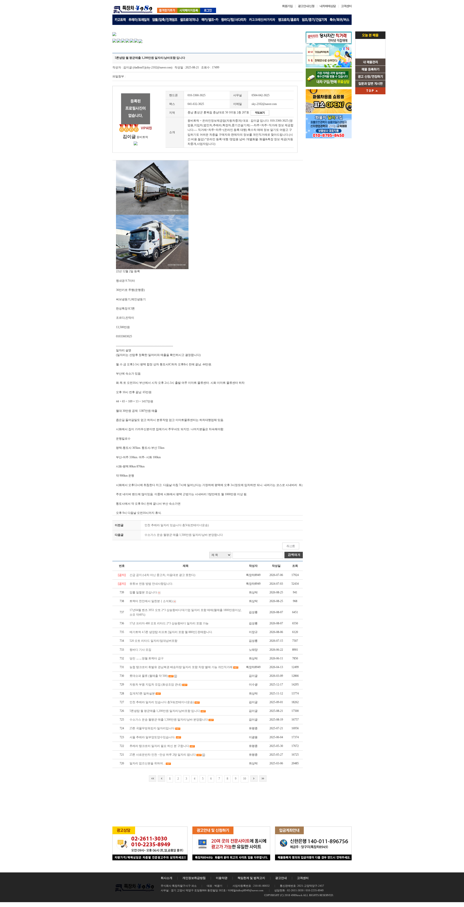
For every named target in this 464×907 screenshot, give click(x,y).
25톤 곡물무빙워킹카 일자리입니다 (152, 728)
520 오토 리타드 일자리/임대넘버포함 (153, 640)
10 (244, 778)
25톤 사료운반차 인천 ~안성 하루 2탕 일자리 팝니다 (163, 754)
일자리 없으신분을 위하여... (147, 763)
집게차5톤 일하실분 (142, 693)
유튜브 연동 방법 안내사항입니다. (151, 583)
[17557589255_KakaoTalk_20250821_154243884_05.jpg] (152, 187)
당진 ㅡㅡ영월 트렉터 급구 (147, 658)
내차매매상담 (328, 6)
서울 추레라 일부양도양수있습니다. (152, 737)
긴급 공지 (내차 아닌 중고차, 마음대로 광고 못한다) (162, 575)
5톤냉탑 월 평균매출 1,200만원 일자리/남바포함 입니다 (165, 711)
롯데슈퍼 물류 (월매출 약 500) (149, 676)
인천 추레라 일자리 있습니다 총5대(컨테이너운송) (177, 525)
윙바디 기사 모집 (140, 649)
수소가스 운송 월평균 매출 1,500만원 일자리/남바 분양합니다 (184, 535)
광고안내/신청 (306, 6)
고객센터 (346, 6)
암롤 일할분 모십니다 (143, 592)
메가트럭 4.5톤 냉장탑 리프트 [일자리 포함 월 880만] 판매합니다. (171, 632)
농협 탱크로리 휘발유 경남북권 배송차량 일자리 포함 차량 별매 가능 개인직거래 (181, 667)
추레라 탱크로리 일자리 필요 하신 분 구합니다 (159, 746)
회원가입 (287, 6)
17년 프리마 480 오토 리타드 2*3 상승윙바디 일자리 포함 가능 (169, 623)
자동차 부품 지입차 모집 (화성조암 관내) (155, 684)
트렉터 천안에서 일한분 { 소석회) (151, 601)
